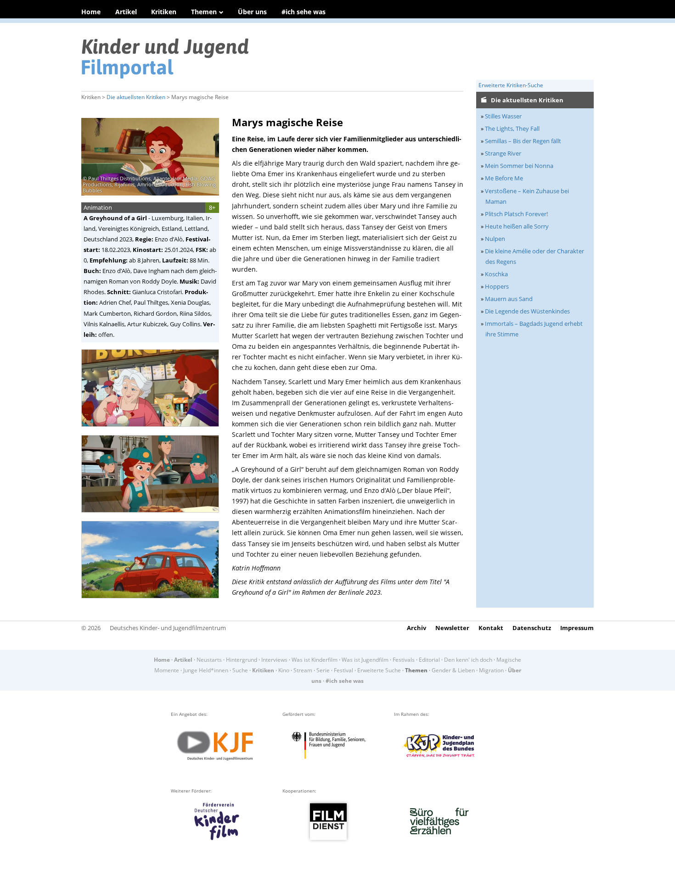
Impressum (577, 628)
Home (91, 11)
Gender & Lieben (453, 670)
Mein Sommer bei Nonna (519, 166)
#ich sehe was (303, 11)
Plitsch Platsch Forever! (516, 214)
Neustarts (209, 659)
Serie (323, 670)
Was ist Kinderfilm (315, 659)
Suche (240, 670)
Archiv (416, 628)
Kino (283, 670)
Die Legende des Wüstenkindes (527, 311)
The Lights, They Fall (512, 128)
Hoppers (497, 286)
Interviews (274, 659)
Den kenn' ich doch (468, 659)
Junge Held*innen (205, 670)
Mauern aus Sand (509, 299)
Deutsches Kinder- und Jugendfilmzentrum (168, 628)
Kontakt (490, 628)
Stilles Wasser (503, 116)
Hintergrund (241, 659)
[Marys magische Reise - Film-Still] (153, 429)
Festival (343, 670)
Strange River (503, 153)
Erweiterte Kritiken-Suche (510, 85)
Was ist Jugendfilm (365, 659)
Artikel (126, 11)
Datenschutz (531, 628)
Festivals (404, 659)
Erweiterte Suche (379, 670)
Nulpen (495, 238)
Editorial (429, 659)
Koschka (496, 274)
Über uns (252, 11)
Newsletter (452, 628)
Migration (491, 670)
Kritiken (163, 11)
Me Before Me (504, 178)
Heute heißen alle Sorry (517, 226)
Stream (302, 670)
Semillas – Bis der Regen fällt (523, 141)
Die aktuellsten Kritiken (136, 97)
